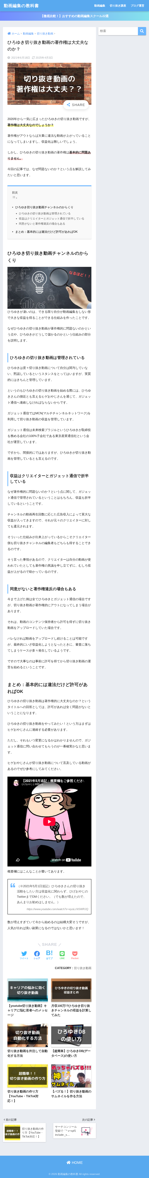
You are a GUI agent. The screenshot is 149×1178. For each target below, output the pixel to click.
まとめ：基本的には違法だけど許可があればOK (46, 231)
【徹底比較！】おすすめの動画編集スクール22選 (75, 16)
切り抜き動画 (82, 968)
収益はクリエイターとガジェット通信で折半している (51, 218)
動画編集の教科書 (21, 5)
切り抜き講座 (118, 5)
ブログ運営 (137, 5)
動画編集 (99, 5)
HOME (77, 1163)
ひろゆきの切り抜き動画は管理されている (45, 213)
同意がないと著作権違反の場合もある (42, 223)
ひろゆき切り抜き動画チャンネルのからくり (44, 207)
